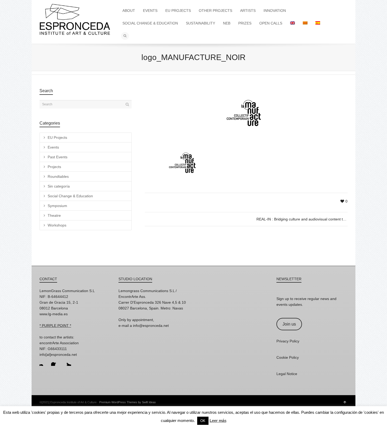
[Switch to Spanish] (317, 23)
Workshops (57, 225)
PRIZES (244, 23)
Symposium (57, 206)
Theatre (54, 215)
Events (53, 147)
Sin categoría (59, 186)
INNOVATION (275, 10)
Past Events (57, 157)
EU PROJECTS (178, 10)
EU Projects (57, 137)
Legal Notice (286, 374)
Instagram (43, 361)
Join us (289, 324)
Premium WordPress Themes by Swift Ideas (127, 402)
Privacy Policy (287, 341)
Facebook (55, 361)
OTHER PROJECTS (215, 10)
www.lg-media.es (53, 314)
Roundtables (58, 176)
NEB (226, 23)
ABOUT (128, 10)
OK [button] (202, 421)
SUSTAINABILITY (200, 23)
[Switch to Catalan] (305, 23)
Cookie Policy (287, 357)
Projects (54, 167)
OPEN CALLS (270, 23)
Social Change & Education (70, 196)
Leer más (218, 420)
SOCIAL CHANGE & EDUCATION (150, 23)
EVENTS (150, 10)
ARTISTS (248, 10)
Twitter (67, 361)
